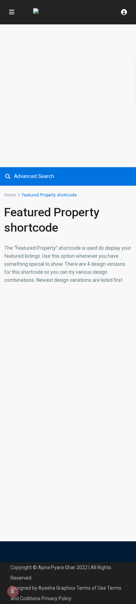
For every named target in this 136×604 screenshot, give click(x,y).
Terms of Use (91, 588)
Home (10, 195)
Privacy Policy (56, 598)
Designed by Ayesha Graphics (42, 588)
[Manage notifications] (12, 591)
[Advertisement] (68, 96)
